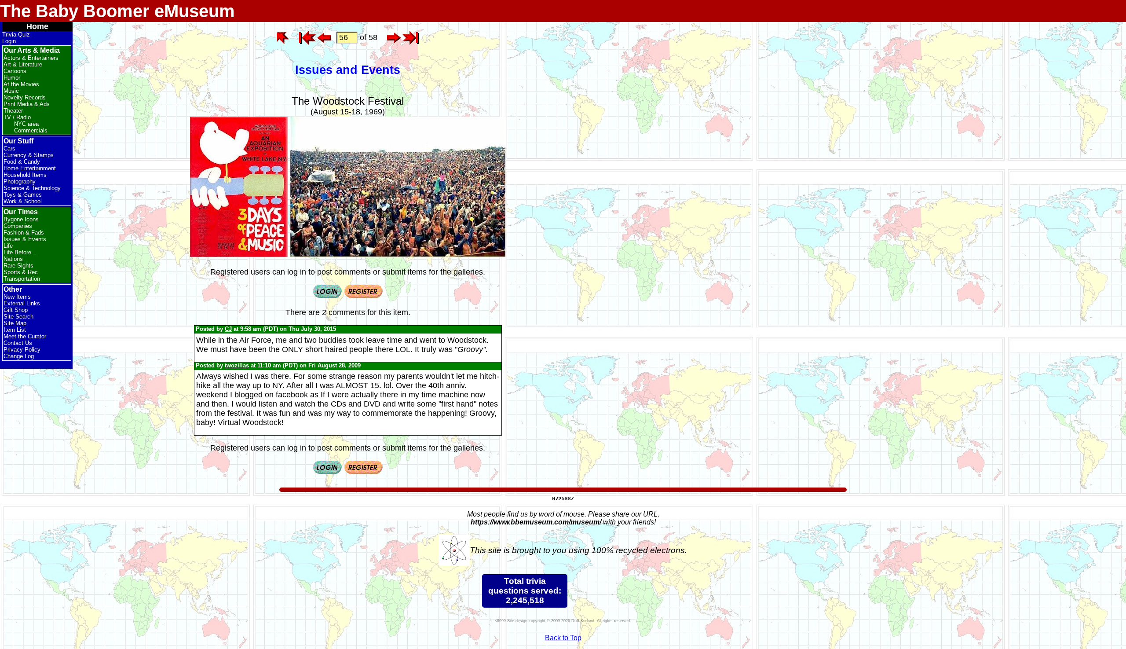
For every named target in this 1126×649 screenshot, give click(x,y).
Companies (18, 226)
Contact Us (18, 343)
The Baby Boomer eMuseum (117, 11)
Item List (15, 329)
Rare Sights (18, 265)
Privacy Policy (22, 349)
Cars (9, 148)
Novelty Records (25, 97)
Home (37, 26)
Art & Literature (23, 64)
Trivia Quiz (16, 34)
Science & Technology (32, 188)
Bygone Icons (21, 219)
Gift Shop (16, 310)
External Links (22, 303)
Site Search (18, 316)
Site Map (15, 323)
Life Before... (20, 252)
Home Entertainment (30, 168)
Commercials (31, 130)
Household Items (25, 175)
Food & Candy (22, 161)
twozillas (237, 365)
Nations (13, 259)
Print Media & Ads (27, 104)
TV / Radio (17, 117)
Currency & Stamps (29, 155)
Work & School (23, 201)
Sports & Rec (21, 272)
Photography (20, 181)
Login (9, 41)
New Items (17, 296)
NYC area (26, 124)
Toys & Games (23, 194)
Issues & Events (25, 239)
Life (8, 245)
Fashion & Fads (24, 232)
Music (11, 91)
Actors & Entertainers (31, 58)
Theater (13, 110)
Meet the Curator (25, 336)
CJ (228, 329)
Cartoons (15, 71)
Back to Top (563, 638)
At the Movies (21, 84)
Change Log (19, 356)
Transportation (22, 278)
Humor (12, 77)
